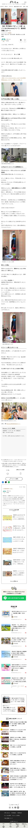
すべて (2, 6)
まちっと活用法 (16, 815)
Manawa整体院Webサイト (13, 423)
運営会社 (20, 812)
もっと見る (13, 581)
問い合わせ (7, 812)
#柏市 (2, 34)
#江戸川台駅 (12, 34)
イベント (11, 6)
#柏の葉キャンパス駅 (20, 34)
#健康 (2, 36)
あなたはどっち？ (18, 6)
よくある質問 (8, 815)
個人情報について (9, 818)
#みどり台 (7, 34)
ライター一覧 (21, 486)
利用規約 (14, 812)
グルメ (6, 6)
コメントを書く (15, 478)
